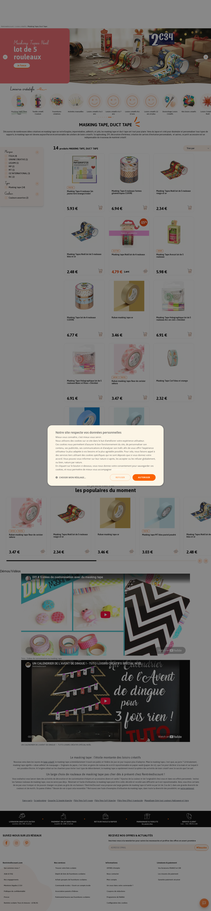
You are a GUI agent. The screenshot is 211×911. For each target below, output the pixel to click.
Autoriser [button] (144, 477)
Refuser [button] (120, 477)
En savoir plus (119, 469)
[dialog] (106, 455)
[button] (71, 477)
